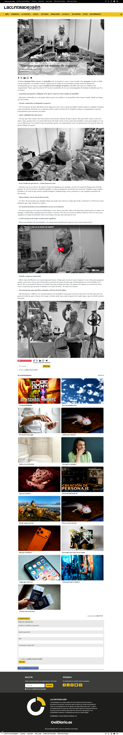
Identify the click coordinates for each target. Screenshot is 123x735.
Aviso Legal (49, 1)
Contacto (34, 1)
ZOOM (35, 14)
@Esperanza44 (25, 71)
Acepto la (28, 370)
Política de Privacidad (59, 1)
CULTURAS (45, 14)
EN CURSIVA (76, 14)
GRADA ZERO (55, 14)
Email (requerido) (24, 632)
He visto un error (25, 360)
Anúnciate (41, 1)
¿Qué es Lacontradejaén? (23, 1)
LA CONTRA (25, 14)
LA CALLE (65, 14)
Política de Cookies (72, 1)
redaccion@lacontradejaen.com (68, 716)
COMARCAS (15, 14)
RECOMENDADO (95, 14)
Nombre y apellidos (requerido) (28, 625)
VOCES (85, 14)
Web (19, 638)
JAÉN (7, 14)
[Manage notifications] (2, 732)
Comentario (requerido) (26, 645)
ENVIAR (47, 366)
